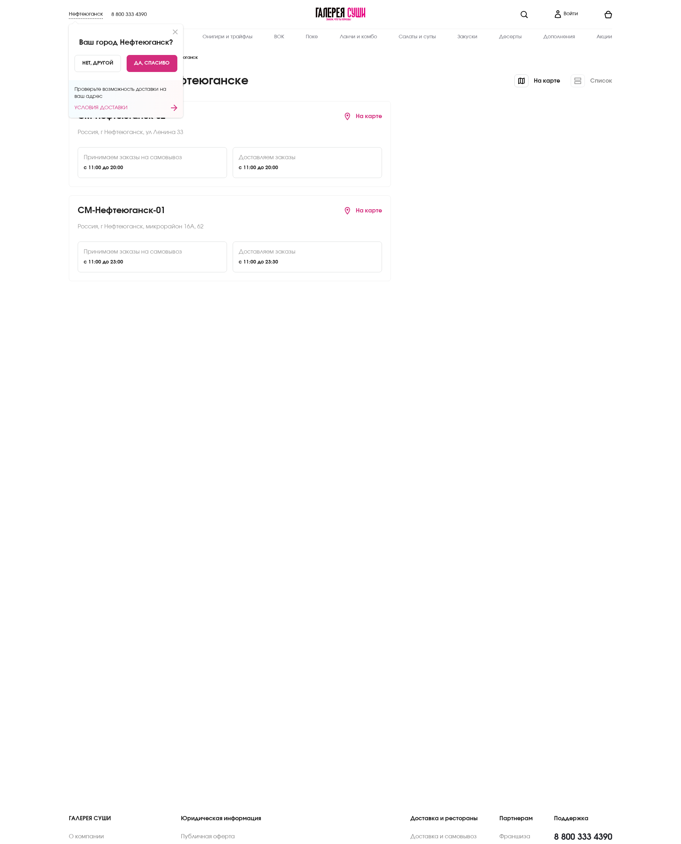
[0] (598, 14)
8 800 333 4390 (129, 14)
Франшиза (514, 836)
